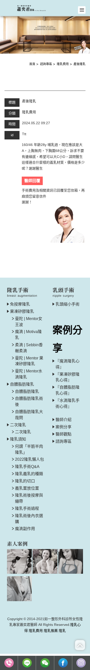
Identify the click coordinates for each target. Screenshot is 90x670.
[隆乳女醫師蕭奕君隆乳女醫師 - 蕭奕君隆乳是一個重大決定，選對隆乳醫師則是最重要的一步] (34, 7)
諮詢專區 (46, 64)
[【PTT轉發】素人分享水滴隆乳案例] (19, 588)
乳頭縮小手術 (68, 304)
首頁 (32, 64)
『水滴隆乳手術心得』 (68, 403)
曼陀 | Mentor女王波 (28, 322)
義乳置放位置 (27, 488)
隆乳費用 (63, 64)
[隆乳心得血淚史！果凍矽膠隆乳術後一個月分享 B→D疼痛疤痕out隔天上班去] (19, 561)
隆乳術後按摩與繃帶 (29, 498)
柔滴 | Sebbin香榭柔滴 (29, 348)
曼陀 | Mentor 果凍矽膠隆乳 (29, 361)
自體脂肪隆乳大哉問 (29, 415)
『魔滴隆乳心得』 (68, 364)
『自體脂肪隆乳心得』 (68, 390)
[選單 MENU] (82, 10)
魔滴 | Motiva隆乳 (28, 335)
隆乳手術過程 (27, 508)
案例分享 (64, 427)
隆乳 (62, 631)
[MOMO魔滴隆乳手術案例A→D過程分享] (44, 561)
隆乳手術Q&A (27, 466)
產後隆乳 (80, 64)
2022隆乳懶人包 (29, 459)
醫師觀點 (64, 434)
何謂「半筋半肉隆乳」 (29, 449)
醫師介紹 (64, 420)
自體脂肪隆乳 (27, 391)
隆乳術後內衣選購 (29, 519)
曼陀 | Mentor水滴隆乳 (28, 374)
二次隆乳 (23, 432)
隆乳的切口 (25, 481)
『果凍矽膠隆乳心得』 (68, 377)
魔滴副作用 (25, 529)
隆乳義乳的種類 (29, 474)
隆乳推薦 (51, 631)
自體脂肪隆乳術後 (29, 401)
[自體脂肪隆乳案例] (70, 561)
